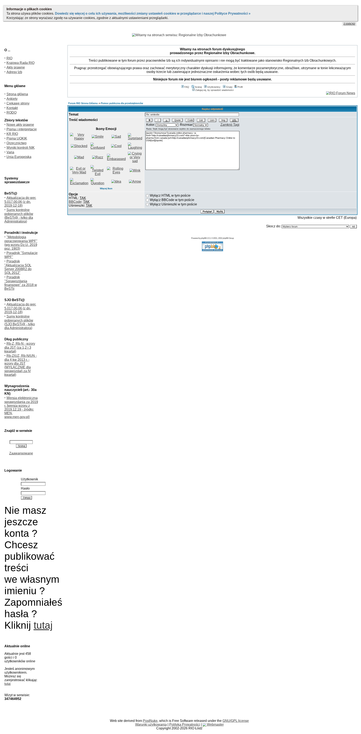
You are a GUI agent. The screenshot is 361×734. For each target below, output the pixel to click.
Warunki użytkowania (151, 724)
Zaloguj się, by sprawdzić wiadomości (214, 90)
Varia (10, 152)
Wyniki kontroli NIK (20, 147)
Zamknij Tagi (229, 124)
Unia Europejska (18, 157)
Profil (240, 87)
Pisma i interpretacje (21, 129)
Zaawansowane (21, 453)
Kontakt (12, 108)
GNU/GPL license (235, 721)
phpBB (204, 238)
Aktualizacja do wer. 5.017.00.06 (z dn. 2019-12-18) (20, 201)
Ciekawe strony (17, 103)
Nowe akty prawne (20, 124)
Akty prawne (15, 67)
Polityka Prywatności (184, 724)
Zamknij (349, 23)
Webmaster (215, 724)
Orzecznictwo (16, 143)
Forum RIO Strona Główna (83, 103)
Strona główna (17, 94)
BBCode (75, 202)
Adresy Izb (14, 72)
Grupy (229, 87)
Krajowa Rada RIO (20, 63)
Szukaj (198, 87)
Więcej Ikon (106, 188)
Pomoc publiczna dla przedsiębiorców (122, 103)
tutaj (43, 625)
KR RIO (12, 134)
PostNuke (150, 721)
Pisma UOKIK (16, 138)
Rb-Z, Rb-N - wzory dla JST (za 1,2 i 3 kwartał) (19, 347)
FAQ (186, 87)
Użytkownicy (213, 87)
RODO (11, 112)
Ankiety (12, 98)
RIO (9, 58)
